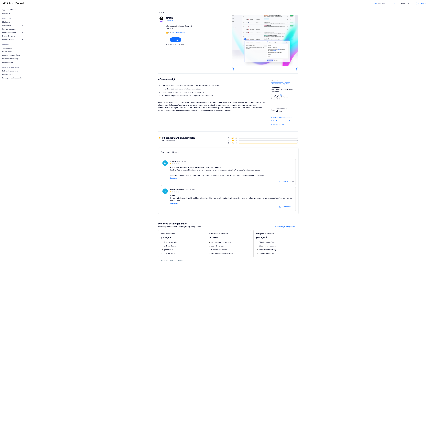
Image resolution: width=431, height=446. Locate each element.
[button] (281, 95)
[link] (13, 10)
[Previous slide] (233, 69)
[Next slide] (296, 69)
